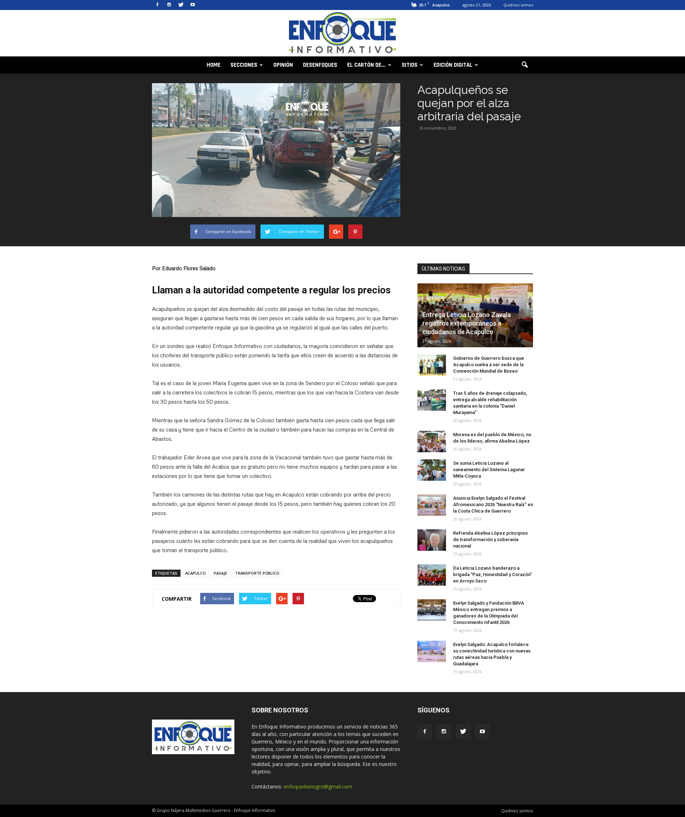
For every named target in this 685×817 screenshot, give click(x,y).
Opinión (283, 65)
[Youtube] (192, 5)
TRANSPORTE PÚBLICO (257, 573)
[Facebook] (157, 5)
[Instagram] (169, 5)
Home (213, 65)
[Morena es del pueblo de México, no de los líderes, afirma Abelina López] (431, 441)
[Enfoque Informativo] (342, 33)
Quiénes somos (518, 4)
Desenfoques (320, 65)
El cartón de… (366, 65)
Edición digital (452, 65)
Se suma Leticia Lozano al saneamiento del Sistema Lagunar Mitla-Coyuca (489, 469)
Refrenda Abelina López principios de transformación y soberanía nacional (490, 539)
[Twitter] (181, 5)
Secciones (243, 65)
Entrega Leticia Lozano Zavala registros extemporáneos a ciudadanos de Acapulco (466, 323)
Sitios (409, 65)
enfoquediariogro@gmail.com (318, 786)
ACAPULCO (195, 573)
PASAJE (220, 573)
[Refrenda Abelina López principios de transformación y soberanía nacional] (431, 540)
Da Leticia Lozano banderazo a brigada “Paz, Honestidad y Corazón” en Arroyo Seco (492, 574)
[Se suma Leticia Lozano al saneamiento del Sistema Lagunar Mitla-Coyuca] (431, 470)
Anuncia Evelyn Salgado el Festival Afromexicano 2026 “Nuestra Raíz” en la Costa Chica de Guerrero (493, 504)
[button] (524, 65)
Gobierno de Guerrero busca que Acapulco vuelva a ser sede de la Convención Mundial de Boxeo (488, 364)
